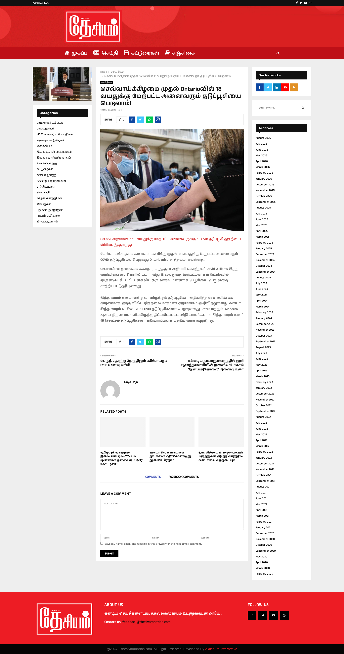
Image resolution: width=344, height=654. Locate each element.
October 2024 (264, 266)
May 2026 (261, 156)
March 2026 (263, 167)
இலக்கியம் (44, 146)
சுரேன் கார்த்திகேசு (49, 198)
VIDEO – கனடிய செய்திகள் (55, 134)
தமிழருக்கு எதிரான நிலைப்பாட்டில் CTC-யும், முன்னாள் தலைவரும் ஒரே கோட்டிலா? (121, 458)
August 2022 (263, 417)
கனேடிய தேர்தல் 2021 (51, 181)
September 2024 (266, 272)
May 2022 (261, 435)
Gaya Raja (131, 382)
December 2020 (265, 533)
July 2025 (261, 214)
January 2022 (264, 458)
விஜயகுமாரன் (47, 222)
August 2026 (263, 138)
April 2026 (262, 161)
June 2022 (262, 429)
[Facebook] (252, 615)
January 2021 (263, 528)
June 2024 (262, 289)
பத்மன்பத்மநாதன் (50, 210)
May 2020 (261, 557)
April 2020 (262, 562)
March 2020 (263, 568)
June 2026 (262, 150)
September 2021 (265, 481)
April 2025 (262, 231)
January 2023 (264, 388)
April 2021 (261, 510)
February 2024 (264, 312)
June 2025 (262, 219)
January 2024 (264, 318)
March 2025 (263, 237)
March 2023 (263, 376)
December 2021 (265, 464)
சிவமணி (43, 193)
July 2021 (261, 493)
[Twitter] (262, 615)
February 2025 (264, 243)
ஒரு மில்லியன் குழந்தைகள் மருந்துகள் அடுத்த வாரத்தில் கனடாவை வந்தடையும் (220, 456)
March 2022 (263, 446)
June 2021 (262, 498)
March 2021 (262, 516)
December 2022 (265, 394)
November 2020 (265, 539)
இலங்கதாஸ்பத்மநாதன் (54, 158)
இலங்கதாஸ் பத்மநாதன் (54, 152)
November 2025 (265, 190)
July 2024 (261, 283)
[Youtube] (273, 615)
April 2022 (262, 440)
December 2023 (265, 324)
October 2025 (264, 196)
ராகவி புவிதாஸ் (48, 216)
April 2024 (262, 301)
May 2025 (261, 225)
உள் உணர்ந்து (47, 163)
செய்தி (109, 53)
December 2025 (265, 185)
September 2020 (266, 551)
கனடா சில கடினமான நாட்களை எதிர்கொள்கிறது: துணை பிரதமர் (171, 456)
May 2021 (261, 504)
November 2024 (265, 260)
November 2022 (265, 400)
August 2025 (263, 208)
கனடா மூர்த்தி (46, 175)
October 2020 (264, 545)
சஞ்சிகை (183, 53)
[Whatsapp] (284, 615)
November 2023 (265, 330)
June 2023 (262, 359)
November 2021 (265, 469)
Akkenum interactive (221, 649)
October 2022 (264, 405)
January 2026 (264, 179)
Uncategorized (45, 129)
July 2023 (261, 353)
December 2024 (265, 254)
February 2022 (264, 452)
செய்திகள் (106, 82)
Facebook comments (184, 477)
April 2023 (262, 371)
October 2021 (263, 475)
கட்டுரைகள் (144, 53)
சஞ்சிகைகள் (46, 187)
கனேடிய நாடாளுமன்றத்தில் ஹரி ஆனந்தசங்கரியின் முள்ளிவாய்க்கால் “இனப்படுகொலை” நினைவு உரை (212, 365)
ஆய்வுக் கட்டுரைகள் (51, 140)
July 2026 (261, 144)
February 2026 (264, 173)
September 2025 (266, 202)
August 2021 (263, 487)
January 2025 (264, 249)
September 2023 (266, 342)
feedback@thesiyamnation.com (146, 622)
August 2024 (263, 278)
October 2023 (264, 336)
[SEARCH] (303, 108)
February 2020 (264, 574)
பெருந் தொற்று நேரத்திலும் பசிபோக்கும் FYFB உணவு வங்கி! (133, 363)
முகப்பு (78, 53)
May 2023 (261, 365)
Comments (153, 477)
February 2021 (264, 522)
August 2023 (263, 347)
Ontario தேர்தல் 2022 (50, 123)
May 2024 (261, 295)
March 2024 (263, 307)
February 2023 (264, 382)
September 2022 (266, 411)
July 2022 (261, 423)
